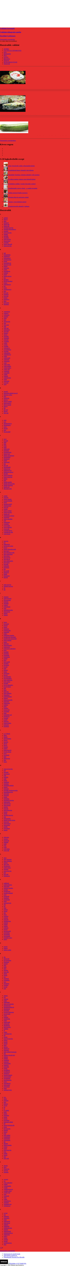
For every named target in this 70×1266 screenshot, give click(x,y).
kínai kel (6, 691)
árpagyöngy (7, 241)
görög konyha (8, 512)
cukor (5, 379)
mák (5, 775)
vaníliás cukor (8, 1191)
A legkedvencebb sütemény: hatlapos (18, 206)
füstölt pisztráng (8, 485)
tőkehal (6, 1143)
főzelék (6, 474)
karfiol (5, 658)
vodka (5, 1199)
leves (5, 753)
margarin (6, 795)
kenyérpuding (8, 678)
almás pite (6, 224)
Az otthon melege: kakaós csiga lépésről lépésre (21, 179)
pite (5, 913)
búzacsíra (6, 302)
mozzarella (7, 825)
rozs (5, 982)
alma (5, 221)
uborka (6, 1165)
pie (4, 906)
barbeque (6, 268)
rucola (5, 987)
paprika (6, 890)
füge (5, 480)
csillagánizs (7, 353)
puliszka (6, 928)
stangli (5, 1043)
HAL (5, 52)
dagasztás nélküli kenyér (11, 393)
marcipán (6, 794)
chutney (6, 333)
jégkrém (6, 602)
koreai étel (7, 710)
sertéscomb (7, 1022)
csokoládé (6, 373)
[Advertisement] (35, 13)
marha (5, 797)
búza (5, 301)
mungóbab (7, 828)
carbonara (6, 315)
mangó (6, 787)
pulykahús (7, 933)
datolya (6, 400)
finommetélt (7, 467)
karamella (6, 655)
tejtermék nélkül (8, 1122)
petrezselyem (7, 903)
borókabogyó (7, 289)
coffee (5, 343)
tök (4, 1142)
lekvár (5, 743)
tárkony (6, 1104)
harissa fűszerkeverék (10, 549)
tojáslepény (7, 1138)
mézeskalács (7, 818)
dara (5, 396)
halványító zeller (8, 546)
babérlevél (7, 256)
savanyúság (7, 1014)
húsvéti (6, 577)
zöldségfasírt (7, 1231)
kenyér (6, 675)
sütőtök (6, 1058)
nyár (5, 845)
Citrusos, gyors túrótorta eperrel (17, 202)
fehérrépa (6, 450)
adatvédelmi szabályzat (10, 1255)
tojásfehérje (7, 1137)
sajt (5, 997)
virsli (5, 1197)
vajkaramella (7, 1186)
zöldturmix (7, 1234)
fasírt (5, 447)
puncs (5, 939)
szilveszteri (7, 1085)
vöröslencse (7, 1206)
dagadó (6, 391)
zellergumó (7, 1221)
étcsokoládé (7, 432)
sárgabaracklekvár (9, 1007)
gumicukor (7, 522)
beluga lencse (7, 276)
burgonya (6, 299)
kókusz (6, 698)
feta (5, 464)
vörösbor (6, 1202)
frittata (5, 479)
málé (5, 779)
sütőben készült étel (9, 1055)
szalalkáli (6, 1060)
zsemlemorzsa (8, 1243)
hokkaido (6, 566)
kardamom (7, 657)
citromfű (6, 336)
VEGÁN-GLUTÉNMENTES (12, 50)
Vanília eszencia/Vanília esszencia (17, 193)
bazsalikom (7, 271)
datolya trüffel (8, 401)
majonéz (6, 772)
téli (4, 1123)
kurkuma (6, 725)
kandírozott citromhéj (10, 637)
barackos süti (7, 264)
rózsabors (6, 983)
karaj (5, 650)
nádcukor (6, 837)
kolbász (6, 705)
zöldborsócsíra (8, 1228)
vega (5, 1194)
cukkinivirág (7, 378)
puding (6, 926)
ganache (6, 497)
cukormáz (6, 381)
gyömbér (6, 524)
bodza (5, 283)
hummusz (6, 567)
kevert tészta (7, 686)
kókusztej (6, 701)
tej (4, 1109)
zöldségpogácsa (8, 1233)
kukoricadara (7, 723)
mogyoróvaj (7, 823)
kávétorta (6, 665)
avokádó (6, 242)
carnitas (6, 316)
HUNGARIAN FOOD (10, 62)
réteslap (6, 970)
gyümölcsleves (8, 530)
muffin (5, 827)
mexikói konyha (8, 815)
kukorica (6, 721)
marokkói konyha (9, 800)
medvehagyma (8, 810)
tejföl (5, 1112)
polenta (6, 918)
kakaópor (6, 629)
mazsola (6, 808)
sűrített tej (6, 1048)
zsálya (5, 1236)
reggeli (6, 964)
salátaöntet (7, 1002)
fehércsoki (7, 449)
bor (5, 286)
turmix (5, 1155)
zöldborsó (6, 1226)
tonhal (5, 1147)
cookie (5, 344)
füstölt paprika (8, 482)
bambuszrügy (7, 259)
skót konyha (7, 1027)
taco (5, 1097)
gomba (6, 509)
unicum (6, 1170)
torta (5, 1152)
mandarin (6, 782)
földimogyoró (7, 470)
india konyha (7, 584)
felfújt (5, 460)
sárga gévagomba (9, 1004)
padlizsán (6, 883)
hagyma (6, 541)
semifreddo (7, 1019)
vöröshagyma (7, 1204)
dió (4, 408)
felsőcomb (7, 462)
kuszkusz (6, 726)
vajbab (5, 1184)
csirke (5, 356)
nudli (5, 844)
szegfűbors (7, 1070)
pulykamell (7, 936)
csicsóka (6, 351)
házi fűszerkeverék (9, 552)
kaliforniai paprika (9, 635)
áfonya (6, 219)
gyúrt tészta (7, 534)
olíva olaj (6, 864)
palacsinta (6, 886)
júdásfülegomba (8, 610)
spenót (5, 1042)
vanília (5, 1187)
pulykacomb (7, 931)
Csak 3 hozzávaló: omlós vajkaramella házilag (21, 166)
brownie (6, 296)
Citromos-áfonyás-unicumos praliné (18, 197)
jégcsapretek (7, 600)
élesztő (6, 428)
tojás (5, 1133)
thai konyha (7, 1128)
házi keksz (7, 556)
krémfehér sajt (8, 715)
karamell (6, 653)
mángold (6, 789)
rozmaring (6, 980)
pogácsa (6, 916)
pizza (5, 914)
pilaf (5, 908)
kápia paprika (7, 640)
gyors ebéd (7, 525)
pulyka (6, 929)
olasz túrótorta (8, 861)
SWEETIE (7, 64)
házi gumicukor (8, 554)
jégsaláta (6, 603)
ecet (5, 422)
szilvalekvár (7, 1083)
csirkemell (6, 361)
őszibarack (7, 876)
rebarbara (6, 962)
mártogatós (7, 802)
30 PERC (6, 49)
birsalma (6, 279)
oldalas (6, 863)
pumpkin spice (8, 938)
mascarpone (7, 805)
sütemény (6, 1050)
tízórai (5, 1132)
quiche (5, 946)
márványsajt (7, 803)
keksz (5, 672)
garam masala (7, 499)
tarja (5, 1102)
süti (5, 1053)
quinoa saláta (7, 950)
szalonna (6, 1062)
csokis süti (7, 369)
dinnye (6, 406)
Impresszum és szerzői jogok (12, 1254)
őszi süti (6, 874)
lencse (5, 745)
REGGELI (7, 59)
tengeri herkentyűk (9, 1125)
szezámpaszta (7, 1080)
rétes (5, 968)
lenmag (6, 747)
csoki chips (7, 364)
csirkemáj (6, 359)
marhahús (6, 798)
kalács (5, 634)
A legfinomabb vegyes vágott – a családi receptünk (22, 188)
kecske (6, 667)
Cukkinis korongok (7, 28)
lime (5, 760)
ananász (6, 231)
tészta (5, 1127)
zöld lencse (7, 1223)
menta (5, 813)
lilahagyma (7, 758)
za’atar (5, 1213)
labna (5, 735)
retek (5, 967)
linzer (5, 762)
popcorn (6, 919)
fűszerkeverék (8, 488)
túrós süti (6, 1158)
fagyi (5, 439)
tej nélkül (6, 1110)
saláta (5, 1000)
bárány (6, 266)
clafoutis (6, 340)
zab (5, 1215)
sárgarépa (6, 1010)
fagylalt (6, 441)
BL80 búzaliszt (8, 281)
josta (5, 608)
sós (4, 1035)
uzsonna (6, 1172)
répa (5, 965)
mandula (6, 784)
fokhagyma (7, 469)
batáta (5, 269)
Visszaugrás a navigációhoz (8, 140)
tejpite (5, 1117)
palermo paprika (8, 888)
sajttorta (6, 999)
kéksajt (6, 670)
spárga (5, 1040)
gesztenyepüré (8, 504)
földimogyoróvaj (8, 472)
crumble (6, 346)
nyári (5, 847)
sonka (5, 1032)
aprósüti (6, 236)
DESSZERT (7, 54)
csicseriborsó (7, 349)
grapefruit (6, 517)
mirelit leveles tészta (9, 820)
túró (5, 1157)
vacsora (6, 1179)
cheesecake (7, 321)
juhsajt (5, 613)
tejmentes (6, 1115)
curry (5, 384)
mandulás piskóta (9, 785)
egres (5, 427)
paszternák (7, 899)
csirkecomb (7, 358)
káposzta (6, 643)
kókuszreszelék (8, 700)
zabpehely (6, 1218)
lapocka (6, 742)
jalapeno (6, 597)
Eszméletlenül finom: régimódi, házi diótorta (21, 170)
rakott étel (6, 959)
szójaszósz (7, 1086)
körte (5, 713)
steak (5, 1045)
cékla (5, 318)
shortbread (7, 1025)
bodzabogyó (7, 284)
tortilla (5, 1153)
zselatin (6, 1239)
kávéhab (6, 663)
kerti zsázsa (7, 682)
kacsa (5, 622)
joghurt (6, 605)
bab (5, 253)
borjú (5, 288)
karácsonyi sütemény (10, 648)
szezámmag (7, 1078)
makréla (6, 777)
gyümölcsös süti (8, 532)
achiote (6, 218)
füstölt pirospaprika (9, 484)
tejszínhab (6, 1120)
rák (4, 957)
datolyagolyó (7, 403)
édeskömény (7, 425)
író (4, 588)
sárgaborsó (7, 1009)
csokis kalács (7, 368)
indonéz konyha (8, 586)
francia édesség (8, 475)
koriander (6, 711)
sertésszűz (6, 1024)
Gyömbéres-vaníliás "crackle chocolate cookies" (22, 184)
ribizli (5, 973)
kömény (6, 708)
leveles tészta (7, 752)
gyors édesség (8, 527)
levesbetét (6, 755)
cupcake (6, 383)
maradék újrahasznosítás (11, 790)
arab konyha (7, 239)
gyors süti (6, 529)
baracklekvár (7, 263)
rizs (5, 977)
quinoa (6, 948)
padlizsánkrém (8, 885)
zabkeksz (6, 1216)
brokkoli (6, 294)
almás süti (6, 226)
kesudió (6, 683)
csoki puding (7, 366)
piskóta (6, 909)
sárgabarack (7, 1005)
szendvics (6, 1073)
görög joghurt (7, 511)
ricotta (5, 975)
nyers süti (6, 850)
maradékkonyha (8, 792)
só (4, 1030)
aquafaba (6, 237)
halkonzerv (7, 544)
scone (5, 1015)
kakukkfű (6, 632)
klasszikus (6, 695)
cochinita (6, 341)
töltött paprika (8, 1145)
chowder (6, 331)
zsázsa (5, 1238)
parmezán (6, 896)
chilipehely (7, 330)
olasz (5, 858)
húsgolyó (6, 572)
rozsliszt (6, 985)
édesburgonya (8, 423)
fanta (5, 445)
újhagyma (6, 1169)
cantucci (6, 313)
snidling (6, 1029)
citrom (5, 335)
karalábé (6, 652)
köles (5, 706)
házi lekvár (7, 559)
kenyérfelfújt (7, 677)
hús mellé (6, 571)
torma (5, 1148)
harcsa (5, 547)
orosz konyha (7, 871)
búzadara (6, 304)
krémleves (6, 716)
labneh (5, 737)
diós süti (6, 413)
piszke (5, 911)
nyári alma (7, 849)
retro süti (6, 972)
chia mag (6, 325)
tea (4, 1107)
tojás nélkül (7, 1135)
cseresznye (7, 348)
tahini (5, 1099)
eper (5, 430)
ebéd (5, 420)
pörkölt (6, 923)
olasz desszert (7, 859)
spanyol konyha (8, 1039)
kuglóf (5, 720)
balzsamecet (7, 258)
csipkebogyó (7, 354)
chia (5, 323)
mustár (5, 830)
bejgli (5, 274)
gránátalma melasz (9, 515)
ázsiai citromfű (8, 244)
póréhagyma (7, 921)
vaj (4, 1181)
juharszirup (7, 612)
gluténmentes (7, 506)
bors (5, 291)
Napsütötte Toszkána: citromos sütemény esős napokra (23, 175)
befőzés (6, 273)
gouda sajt (6, 514)
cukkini (6, 376)
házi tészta (7, 562)
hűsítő (5, 574)
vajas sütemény (8, 1182)
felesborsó (6, 459)
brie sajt (6, 293)
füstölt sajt (6, 487)
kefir (5, 668)
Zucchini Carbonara (7, 36)
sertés (5, 1020)
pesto (5, 901)
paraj (5, 895)
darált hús (6, 398)
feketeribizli (7, 457)
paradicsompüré (8, 893)
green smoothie (8, 519)
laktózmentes (7, 738)
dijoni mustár (7, 405)
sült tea (6, 1047)
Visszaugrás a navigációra (7, 39)
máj (5, 770)
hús (5, 569)
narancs (6, 839)
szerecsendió (7, 1077)
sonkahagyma (8, 1034)
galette (5, 496)
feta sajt (6, 465)
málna (5, 780)
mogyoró (6, 822)
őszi (5, 872)
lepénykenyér (7, 750)
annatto (6, 234)
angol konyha (7, 232)
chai (5, 320)
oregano (6, 869)
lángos (5, 740)
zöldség (6, 1229)
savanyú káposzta (9, 1012)
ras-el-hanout (7, 960)
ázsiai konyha (7, 246)
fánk (5, 444)
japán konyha (7, 598)
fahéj (5, 442)
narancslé (6, 840)
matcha (6, 807)
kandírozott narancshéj (10, 639)
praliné (6, 924)
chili (5, 326)
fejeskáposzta (7, 452)
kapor (5, 642)
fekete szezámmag (9, 455)
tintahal (6, 1130)
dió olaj (6, 410)
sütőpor (6, 1057)
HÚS (5, 55)
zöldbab (6, 1224)
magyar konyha (8, 769)
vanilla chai (7, 1192)
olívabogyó (7, 866)
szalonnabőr (7, 1063)
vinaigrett (6, 1196)
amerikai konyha (8, 228)
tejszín (5, 1119)
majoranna (7, 774)
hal (4, 543)
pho (5, 904)
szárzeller (6, 1067)
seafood (6, 1017)
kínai (5, 690)
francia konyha (8, 477)
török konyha (7, 1150)
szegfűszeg (7, 1072)
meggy (6, 812)
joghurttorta (7, 607)
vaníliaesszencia (8, 1189)
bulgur (5, 298)
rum (5, 988)
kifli (5, 688)
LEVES (6, 57)
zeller (5, 1220)
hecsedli (6, 564)
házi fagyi (6, 551)
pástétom (6, 898)
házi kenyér (7, 557)
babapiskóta (7, 255)
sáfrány (6, 995)
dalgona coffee (8, 395)
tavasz (5, 1105)
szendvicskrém (8, 1075)
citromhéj (6, 338)
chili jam (6, 328)
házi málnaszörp (8, 561)
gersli (5, 502)
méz (5, 817)
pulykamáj (7, 934)
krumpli (6, 718)
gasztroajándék (8, 501)
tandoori (6, 1100)
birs (5, 278)
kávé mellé (7, 662)
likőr (5, 757)
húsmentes (7, 576)
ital (4, 589)
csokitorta (6, 371)
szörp (5, 1088)
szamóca (6, 1065)
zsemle (6, 1241)
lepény (5, 748)
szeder (5, 1068)
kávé (5, 660)
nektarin (6, 842)
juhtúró (6, 615)
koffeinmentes (8, 696)
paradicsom (7, 891)
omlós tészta (7, 868)
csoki (5, 363)
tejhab (5, 1114)
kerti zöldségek (8, 680)
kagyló (6, 625)
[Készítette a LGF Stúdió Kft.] (17, 1263)
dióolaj (6, 411)
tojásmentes (7, 1140)
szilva (5, 1082)
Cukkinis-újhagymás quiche (10, 32)
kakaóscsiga (7, 630)
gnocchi (6, 507)
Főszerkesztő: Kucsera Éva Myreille (14, 1257)
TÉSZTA (6, 60)
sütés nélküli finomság (10, 1052)
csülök (5, 374)
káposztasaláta (8, 645)
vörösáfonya (7, 1201)
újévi (5, 1167)
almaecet (6, 223)
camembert (7, 311)
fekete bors (7, 454)
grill (5, 520)
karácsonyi (7, 647)
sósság (5, 1037)
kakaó (5, 627)
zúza (5, 1244)
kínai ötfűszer (7, 693)
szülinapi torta (8, 1090)
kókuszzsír (7, 703)
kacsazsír (6, 624)
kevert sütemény (8, 685)
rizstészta (6, 978)
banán (5, 261)
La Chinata (7, 733)
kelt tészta (6, 673)
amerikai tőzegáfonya (10, 229)
